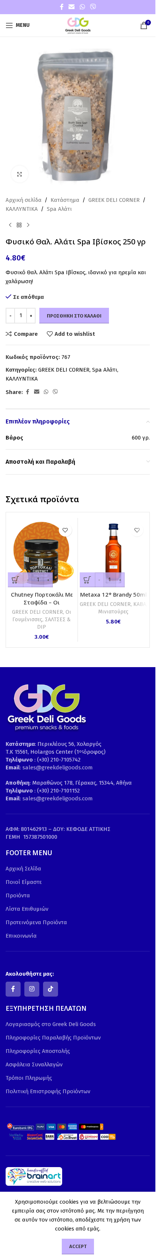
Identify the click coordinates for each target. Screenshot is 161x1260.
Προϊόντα (18, 895)
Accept (77, 1246)
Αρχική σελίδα (24, 200)
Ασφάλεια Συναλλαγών (34, 1064)
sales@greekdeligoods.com (57, 767)
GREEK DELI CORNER (114, 200)
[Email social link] (71, 7)
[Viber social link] (92, 7)
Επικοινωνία (21, 935)
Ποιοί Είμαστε (24, 882)
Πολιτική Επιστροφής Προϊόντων (48, 1091)
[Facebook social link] (61, 7)
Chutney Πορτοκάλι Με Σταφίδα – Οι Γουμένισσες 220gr (42, 602)
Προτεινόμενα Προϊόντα (36, 922)
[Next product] (28, 225)
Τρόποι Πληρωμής (29, 1078)
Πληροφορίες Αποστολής (38, 1051)
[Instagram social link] (31, 989)
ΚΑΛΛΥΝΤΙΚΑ (22, 209)
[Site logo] (78, 25)
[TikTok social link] (50, 989)
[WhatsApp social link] (82, 7)
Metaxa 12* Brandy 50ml (113, 594)
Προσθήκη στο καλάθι (74, 316)
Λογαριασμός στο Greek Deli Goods (51, 1024)
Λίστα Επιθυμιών (27, 909)
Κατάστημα (65, 200)
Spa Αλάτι (59, 209)
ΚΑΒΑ (139, 604)
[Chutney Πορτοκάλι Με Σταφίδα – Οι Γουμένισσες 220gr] (42, 553)
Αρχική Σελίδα (23, 868)
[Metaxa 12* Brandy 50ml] (114, 553)
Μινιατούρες (113, 612)
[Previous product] (10, 225)
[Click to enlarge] (19, 174)
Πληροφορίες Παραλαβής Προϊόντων (53, 1037)
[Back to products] (19, 225)
